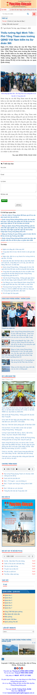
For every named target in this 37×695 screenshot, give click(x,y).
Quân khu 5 (8, 605)
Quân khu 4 (8, 603)
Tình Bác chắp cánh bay (11, 574)
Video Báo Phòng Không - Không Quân (16, 298)
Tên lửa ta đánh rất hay (11, 566)
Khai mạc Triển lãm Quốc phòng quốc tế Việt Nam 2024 (18, 424)
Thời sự (5, 18)
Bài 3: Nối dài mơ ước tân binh (13, 488)
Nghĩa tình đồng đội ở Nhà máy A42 (13, 249)
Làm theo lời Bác (19, 21)
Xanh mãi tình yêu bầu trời (12, 478)
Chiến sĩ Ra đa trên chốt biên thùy (14, 563)
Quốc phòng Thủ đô (11, 622)
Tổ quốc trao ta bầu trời (11, 569)
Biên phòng (8, 616)
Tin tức (4, 21)
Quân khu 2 (8, 598)
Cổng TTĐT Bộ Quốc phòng (13, 611)
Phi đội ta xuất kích (10, 571)
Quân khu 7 (8, 608)
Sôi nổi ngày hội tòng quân (11, 293)
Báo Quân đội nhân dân (12, 614)
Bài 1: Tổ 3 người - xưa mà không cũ (15, 481)
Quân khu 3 (8, 600)
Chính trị (10, 21)
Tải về (33, 561)
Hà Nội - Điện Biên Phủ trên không (14, 561)
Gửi (19, 205)
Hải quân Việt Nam (11, 619)
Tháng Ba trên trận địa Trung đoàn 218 (15, 491)
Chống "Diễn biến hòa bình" (10, 24)
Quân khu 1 (8, 595)
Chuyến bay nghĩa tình (8, 328)
